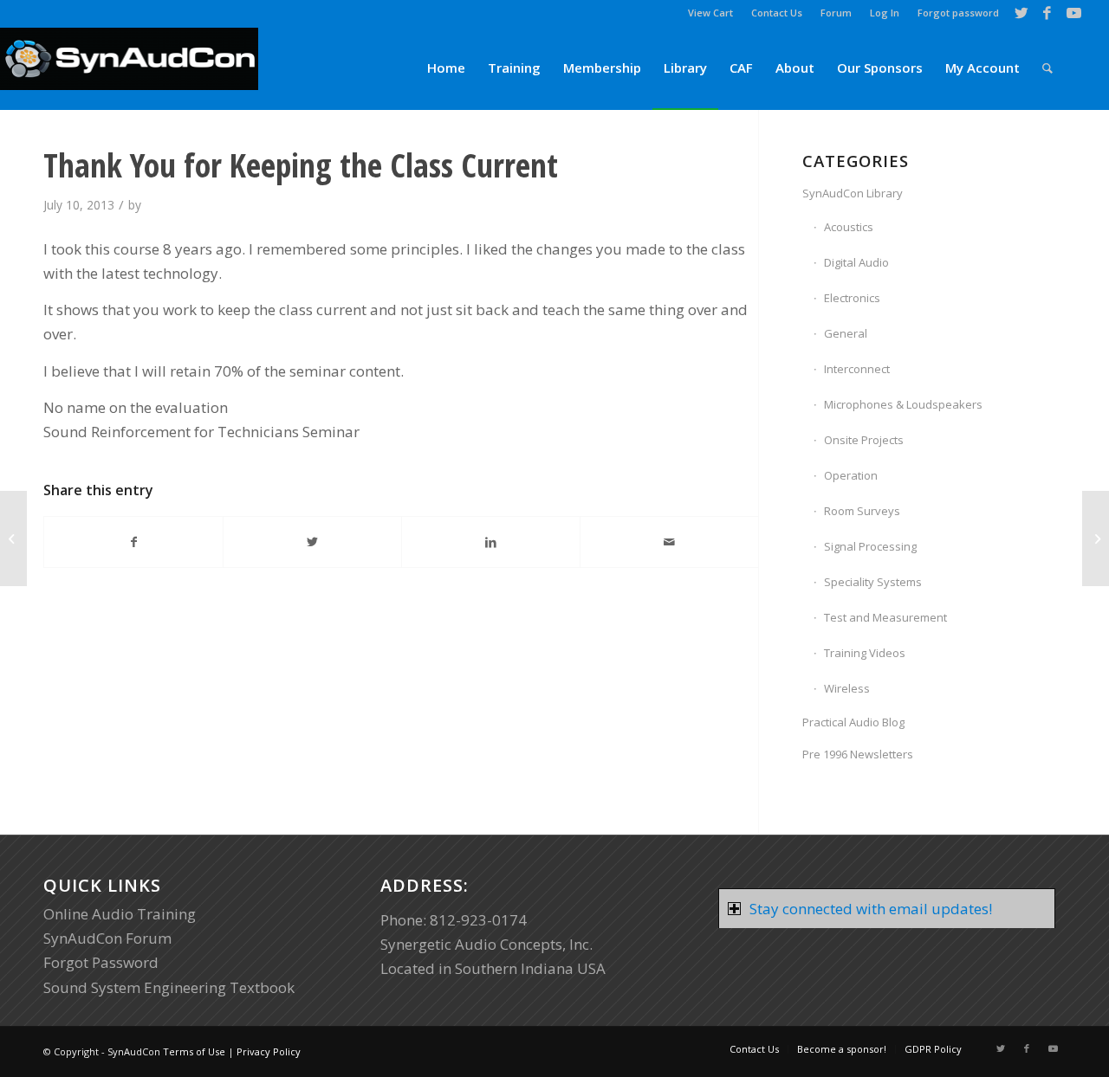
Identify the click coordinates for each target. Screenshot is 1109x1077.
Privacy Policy (269, 1051)
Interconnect (857, 369)
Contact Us (776, 12)
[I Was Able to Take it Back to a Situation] (13, 538)
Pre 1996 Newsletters (857, 754)
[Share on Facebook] (133, 542)
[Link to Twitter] (1021, 13)
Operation (851, 475)
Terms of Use (194, 1051)
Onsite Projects (864, 440)
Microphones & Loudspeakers (903, 404)
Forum (836, 12)
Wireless (847, 688)
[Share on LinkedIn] (491, 542)
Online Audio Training (119, 914)
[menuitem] (711, 13)
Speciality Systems (873, 582)
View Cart (710, 12)
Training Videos (864, 653)
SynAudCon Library (852, 193)
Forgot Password (101, 962)
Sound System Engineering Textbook (169, 987)
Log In (884, 12)
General (845, 333)
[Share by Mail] (669, 542)
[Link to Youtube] (1073, 13)
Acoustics (848, 227)
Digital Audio (856, 262)
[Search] (1047, 68)
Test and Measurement (885, 617)
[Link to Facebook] (1047, 13)
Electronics (852, 298)
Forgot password (958, 12)
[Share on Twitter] (312, 542)
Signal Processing (870, 546)
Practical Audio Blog (853, 722)
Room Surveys (862, 511)
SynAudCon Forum (107, 938)
